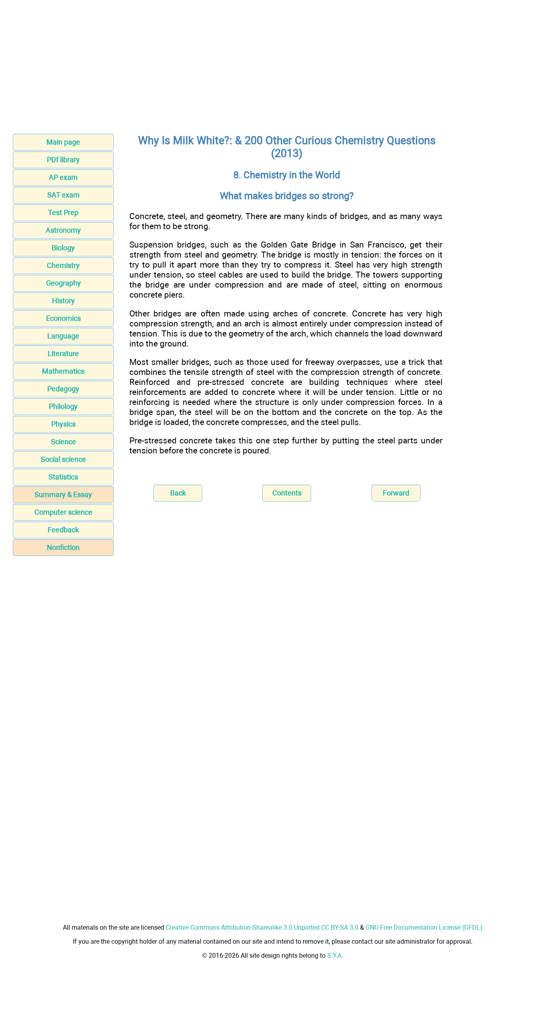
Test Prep (63, 212)
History (63, 300)
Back (178, 493)
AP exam (63, 177)
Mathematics (63, 371)
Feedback (63, 530)
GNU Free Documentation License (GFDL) (424, 927)
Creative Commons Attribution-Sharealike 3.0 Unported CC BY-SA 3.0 (262, 927)
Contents (287, 493)
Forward (396, 493)
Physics (63, 424)
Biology (63, 248)
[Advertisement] (273, 69)
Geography (63, 283)
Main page (63, 142)
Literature (63, 353)
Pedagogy (63, 389)
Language (63, 336)
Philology (63, 406)
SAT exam (63, 195)
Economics (63, 318)
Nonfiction (63, 547)
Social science (63, 459)
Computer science (63, 512)
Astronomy (63, 230)
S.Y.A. (335, 955)
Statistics (63, 477)
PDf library (63, 159)
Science (63, 441)
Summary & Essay (63, 494)
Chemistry (63, 265)
